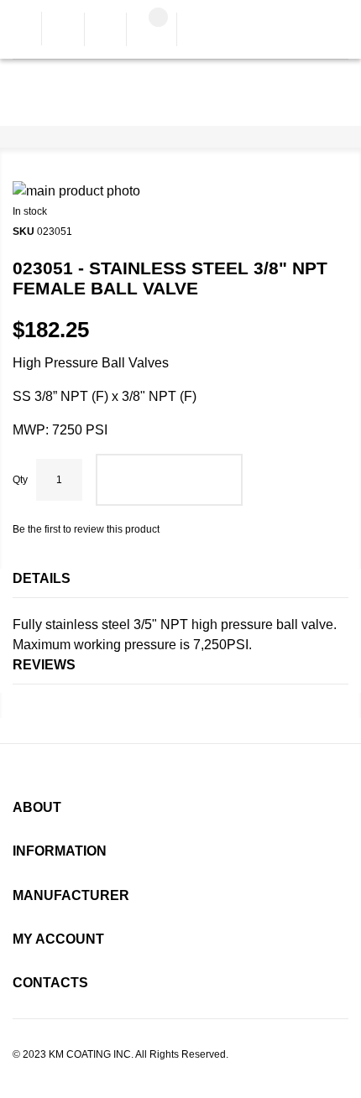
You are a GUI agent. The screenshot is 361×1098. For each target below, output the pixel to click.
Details (42, 578)
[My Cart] (151, 31)
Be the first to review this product (86, 529)
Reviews (44, 665)
